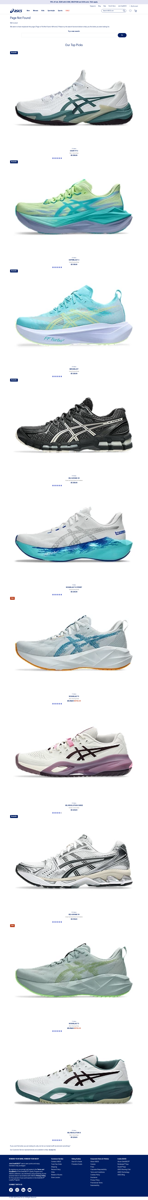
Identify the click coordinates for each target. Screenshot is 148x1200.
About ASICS (94, 1161)
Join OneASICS (122, 6)
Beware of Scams (56, 1175)
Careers (92, 1164)
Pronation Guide (77, 1164)
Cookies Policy (95, 1175)
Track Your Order (56, 1164)
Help (104, 6)
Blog (99, 6)
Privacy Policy (41, 1176)
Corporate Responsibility (98, 1169)
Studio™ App (122, 1167)
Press (92, 1167)
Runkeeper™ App (123, 1164)
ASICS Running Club (124, 1169)
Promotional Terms (96, 1183)
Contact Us (52, 1150)
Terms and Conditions (97, 1172)
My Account (134, 6)
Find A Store (112, 6)
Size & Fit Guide (77, 1161)
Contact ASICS (56, 1161)
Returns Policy (56, 1169)
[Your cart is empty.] (135, 11)
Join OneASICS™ (15, 1163)
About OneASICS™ (124, 1161)
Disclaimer (93, 1177)
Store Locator (55, 1177)
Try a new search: (74, 31)
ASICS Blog (121, 1175)
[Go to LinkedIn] (23, 1190)
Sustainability (94, 1185)
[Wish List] (130, 11)
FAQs (53, 1172)
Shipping (54, 1167)
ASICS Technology (123, 1172)
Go (122, 35)
